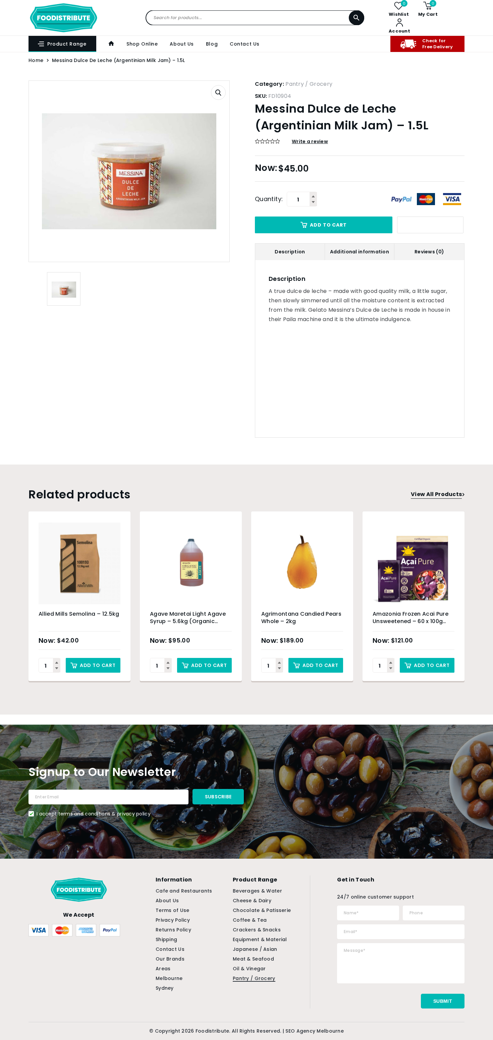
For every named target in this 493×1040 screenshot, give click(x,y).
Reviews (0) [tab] (429, 251)
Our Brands (170, 959)
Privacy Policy (173, 920)
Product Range (66, 44)
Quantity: (269, 199)
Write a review (310, 141)
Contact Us (245, 44)
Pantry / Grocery (308, 84)
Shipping (166, 939)
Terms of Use (172, 910)
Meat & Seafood (253, 959)
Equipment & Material (260, 939)
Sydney (165, 988)
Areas (163, 968)
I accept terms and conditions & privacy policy (94, 813)
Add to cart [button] (98, 665)
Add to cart (328, 225)
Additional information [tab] (359, 251)
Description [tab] (290, 251)
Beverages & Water (257, 891)
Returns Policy (173, 929)
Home (36, 60)
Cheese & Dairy (252, 900)
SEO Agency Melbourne (314, 1031)
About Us (182, 44)
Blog (212, 44)
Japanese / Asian (255, 949)
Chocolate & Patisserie (262, 910)
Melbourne (169, 978)
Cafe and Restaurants (184, 891)
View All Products (436, 494)
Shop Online (142, 44)
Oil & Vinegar (249, 968)
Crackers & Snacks (257, 929)
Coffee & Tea (250, 920)
